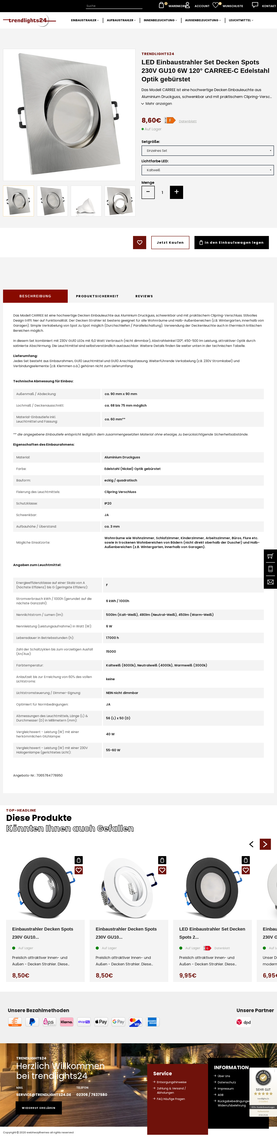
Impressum (226, 1089)
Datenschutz (227, 1082)
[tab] (35, 296)
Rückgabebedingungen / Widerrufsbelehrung (235, 1103)
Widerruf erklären (39, 1108)
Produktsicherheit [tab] (97, 296)
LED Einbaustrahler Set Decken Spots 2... (212, 933)
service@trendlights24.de (43, 1094)
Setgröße (150, 141)
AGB (220, 1095)
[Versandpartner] (255, 1022)
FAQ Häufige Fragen (171, 1099)
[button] (251, 844)
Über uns (224, 1076)
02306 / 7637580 (91, 1094)
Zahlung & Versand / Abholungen (171, 1090)
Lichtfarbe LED (155, 161)
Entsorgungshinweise (172, 1082)
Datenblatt (188, 121)
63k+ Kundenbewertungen (263, 1107)
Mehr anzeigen (159, 103)
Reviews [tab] (144, 296)
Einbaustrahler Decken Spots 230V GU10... (42, 933)
